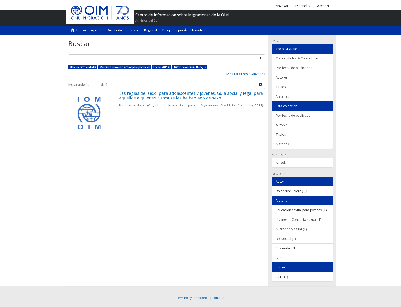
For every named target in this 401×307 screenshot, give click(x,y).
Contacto (218, 298)
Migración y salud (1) (291, 229)
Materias (282, 96)
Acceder (282, 162)
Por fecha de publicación (294, 68)
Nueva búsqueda (88, 30)
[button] (303, 6)
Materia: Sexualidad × (83, 67)
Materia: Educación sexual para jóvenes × (125, 67)
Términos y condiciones (192, 298)
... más (280, 257)
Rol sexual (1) (286, 238)
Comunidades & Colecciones (297, 58)
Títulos (281, 87)
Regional (150, 30)
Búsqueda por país (122, 30)
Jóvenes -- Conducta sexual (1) (298, 219)
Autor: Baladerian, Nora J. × (190, 67)
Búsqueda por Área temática (183, 30)
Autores (282, 77)
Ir (261, 58)
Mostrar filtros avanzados (245, 74)
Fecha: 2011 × (161, 67)
